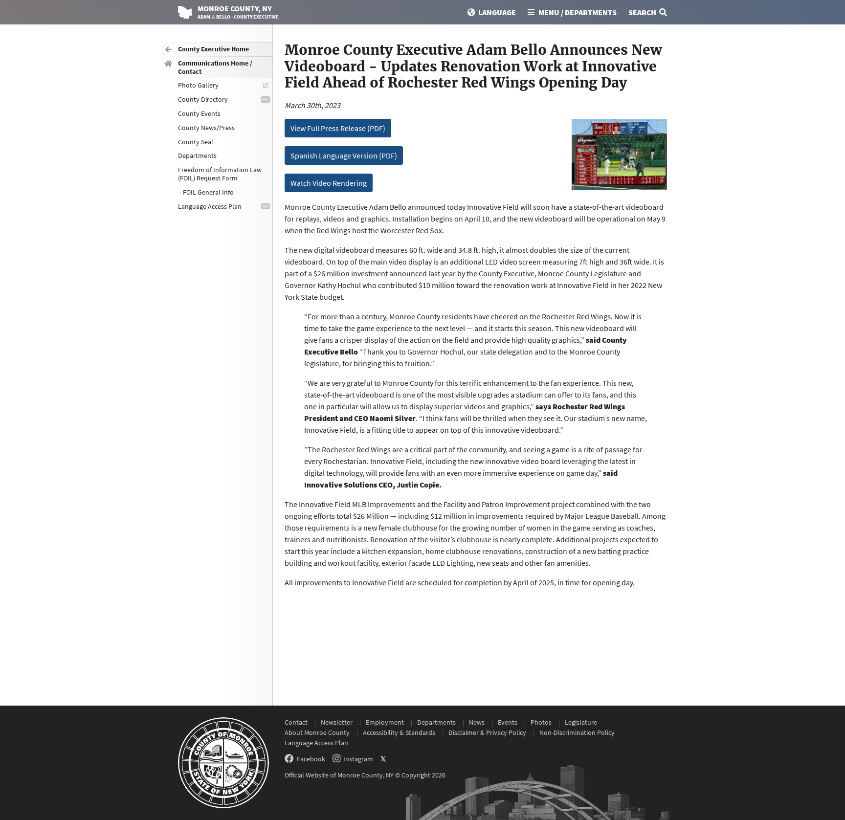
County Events (199, 113)
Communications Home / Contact (215, 67)
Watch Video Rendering (328, 183)
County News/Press (206, 127)
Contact (296, 722)
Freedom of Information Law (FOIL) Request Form (220, 173)
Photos (541, 722)
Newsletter (337, 722)
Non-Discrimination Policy (577, 732)
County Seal (195, 141)
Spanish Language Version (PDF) (343, 155)
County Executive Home (213, 48)
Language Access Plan (210, 206)
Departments (197, 155)
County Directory (203, 99)
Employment (385, 722)
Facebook (311, 758)
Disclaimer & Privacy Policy (487, 732)
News (477, 722)
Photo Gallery (198, 85)
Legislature (581, 722)
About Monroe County (317, 732)
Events (507, 722)
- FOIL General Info (206, 192)
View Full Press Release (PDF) (337, 128)
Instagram (358, 758)
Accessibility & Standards (399, 732)
